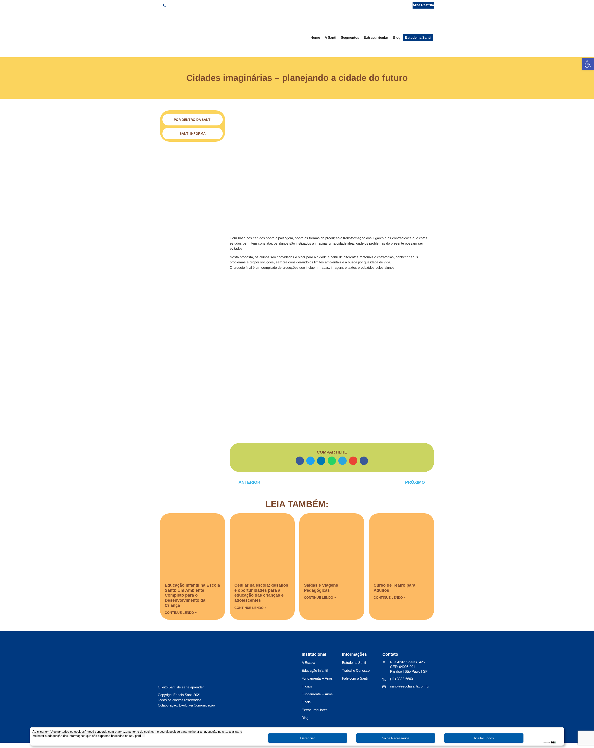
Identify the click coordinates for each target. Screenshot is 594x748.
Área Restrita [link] (423, 5)
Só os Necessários (395, 738)
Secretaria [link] (395, 5)
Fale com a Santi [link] (355, 678)
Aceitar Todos (484, 738)
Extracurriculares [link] (315, 710)
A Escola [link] (308, 663)
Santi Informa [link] (193, 133)
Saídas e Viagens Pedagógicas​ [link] (321, 588)
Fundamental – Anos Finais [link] (317, 698)
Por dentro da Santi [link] (192, 119)
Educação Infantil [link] (315, 670)
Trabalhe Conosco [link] (356, 670)
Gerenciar (307, 738)
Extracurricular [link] (376, 37)
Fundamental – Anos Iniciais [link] (317, 682)
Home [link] (315, 37)
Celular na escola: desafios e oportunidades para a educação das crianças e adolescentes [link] (261, 593)
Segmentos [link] (350, 37)
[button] (300, 461)
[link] (588, 64)
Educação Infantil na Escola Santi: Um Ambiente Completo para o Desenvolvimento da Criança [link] (192, 595)
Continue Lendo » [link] (181, 612)
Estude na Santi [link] (418, 37)
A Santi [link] (330, 37)
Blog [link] (396, 37)
